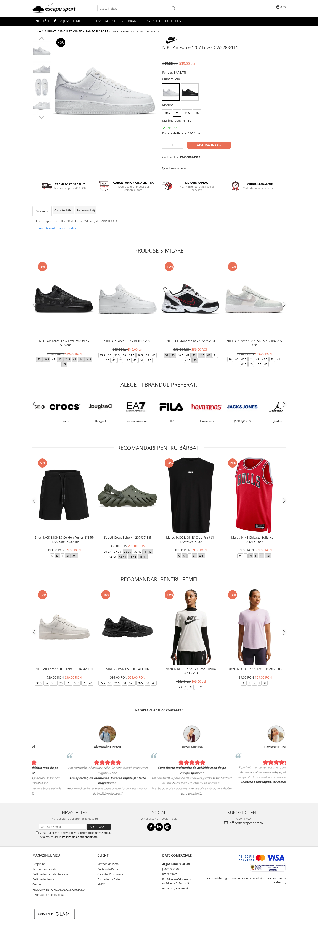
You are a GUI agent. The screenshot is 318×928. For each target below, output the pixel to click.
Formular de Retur (109, 879)
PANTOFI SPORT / (98, 31)
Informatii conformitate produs (56, 228)
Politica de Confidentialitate (80, 837)
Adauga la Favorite (177, 168)
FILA (159, 421)
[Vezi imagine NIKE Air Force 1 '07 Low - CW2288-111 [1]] (42, 69)
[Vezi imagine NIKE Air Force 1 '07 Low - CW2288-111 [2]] (42, 87)
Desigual (87, 421)
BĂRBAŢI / (51, 31)
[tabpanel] (104, 88)
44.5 (187, 113)
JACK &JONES (230, 421)
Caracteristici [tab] (63, 210)
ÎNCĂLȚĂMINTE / (72, 31)
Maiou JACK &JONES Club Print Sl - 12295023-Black (191, 539)
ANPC (101, 884)
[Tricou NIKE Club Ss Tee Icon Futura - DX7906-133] (190, 627)
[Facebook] (151, 827)
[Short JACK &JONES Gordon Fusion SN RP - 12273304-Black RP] (64, 495)
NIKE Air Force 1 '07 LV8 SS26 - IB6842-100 (254, 343)
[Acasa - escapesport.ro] (54, 8)
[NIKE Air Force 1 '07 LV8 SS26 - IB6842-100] (254, 299)
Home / (38, 31)
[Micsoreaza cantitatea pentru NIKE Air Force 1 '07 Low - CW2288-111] (165, 145)
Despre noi (39, 864)
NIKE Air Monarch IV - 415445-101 (191, 341)
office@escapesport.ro (246, 823)
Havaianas (194, 421)
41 (177, 113)
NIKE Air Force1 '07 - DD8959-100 (127, 341)
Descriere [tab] (42, 211)
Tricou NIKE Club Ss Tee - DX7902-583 (254, 669)
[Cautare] (173, 8)
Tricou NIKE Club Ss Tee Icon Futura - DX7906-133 (191, 671)
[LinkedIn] (159, 827)
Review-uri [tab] (86, 210)
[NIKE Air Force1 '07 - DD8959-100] (127, 299)
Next (42, 117)
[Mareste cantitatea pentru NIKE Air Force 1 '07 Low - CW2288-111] (180, 145)
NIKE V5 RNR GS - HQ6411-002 (127, 669)
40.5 (167, 113)
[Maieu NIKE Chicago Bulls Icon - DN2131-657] (254, 495)
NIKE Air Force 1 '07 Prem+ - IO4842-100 (64, 669)
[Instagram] (167, 827)
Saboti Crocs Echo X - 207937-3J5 (127, 537)
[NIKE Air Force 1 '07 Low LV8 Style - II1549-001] (64, 299)
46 (197, 113)
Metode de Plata (108, 864)
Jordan (265, 421)
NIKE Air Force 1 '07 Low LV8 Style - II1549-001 (64, 343)
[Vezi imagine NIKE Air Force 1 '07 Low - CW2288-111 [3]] (42, 106)
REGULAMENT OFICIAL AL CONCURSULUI (58, 889)
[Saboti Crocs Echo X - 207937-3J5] (127, 495)
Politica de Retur (107, 869)
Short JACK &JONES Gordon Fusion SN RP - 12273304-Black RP (64, 539)
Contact (37, 884)
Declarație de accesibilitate (49, 895)
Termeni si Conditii (44, 869)
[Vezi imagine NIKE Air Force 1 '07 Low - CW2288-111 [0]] (42, 50)
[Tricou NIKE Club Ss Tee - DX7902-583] (254, 627)
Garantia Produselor (110, 874)
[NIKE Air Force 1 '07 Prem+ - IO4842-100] (64, 627)
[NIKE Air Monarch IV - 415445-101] (190, 299)
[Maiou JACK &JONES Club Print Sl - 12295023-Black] (190, 495)
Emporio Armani (123, 421)
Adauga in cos (209, 145)
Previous (42, 39)
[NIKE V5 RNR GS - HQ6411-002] (127, 627)
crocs (52, 421)
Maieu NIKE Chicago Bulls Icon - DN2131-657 (254, 539)
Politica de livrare (43, 879)
